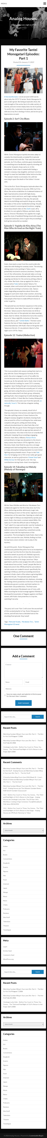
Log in (5, 947)
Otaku (5, 905)
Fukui (16, 284)
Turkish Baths (24, 321)
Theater (6, 926)
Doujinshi (6, 863)
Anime (5, 846)
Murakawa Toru (27, 622)
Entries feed (7, 951)
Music (5, 896)
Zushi (28, 209)
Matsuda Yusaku (15, 622)
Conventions (7, 859)
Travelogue (7, 930)
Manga (5, 892)
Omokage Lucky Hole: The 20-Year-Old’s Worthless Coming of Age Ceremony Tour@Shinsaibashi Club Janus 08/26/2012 (22, 801)
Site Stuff (6, 917)
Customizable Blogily (36, 1136)
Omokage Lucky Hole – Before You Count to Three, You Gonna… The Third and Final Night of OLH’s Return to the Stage (23, 749)
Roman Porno (31, 438)
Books (5, 855)
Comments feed (8, 955)
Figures (5, 871)
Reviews (6, 913)
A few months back (11, 97)
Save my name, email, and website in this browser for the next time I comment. (24, 695)
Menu (4, 3)
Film (4, 875)
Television (6, 921)
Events (5, 867)
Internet (6, 884)
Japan (5, 888)
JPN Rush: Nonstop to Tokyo (21, 813)
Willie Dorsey (9, 460)
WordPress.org (8, 959)
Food (5, 880)
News (5, 901)
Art (4, 850)
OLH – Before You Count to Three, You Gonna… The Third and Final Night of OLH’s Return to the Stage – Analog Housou (23, 797)
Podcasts (6, 909)
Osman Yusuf (33, 457)
